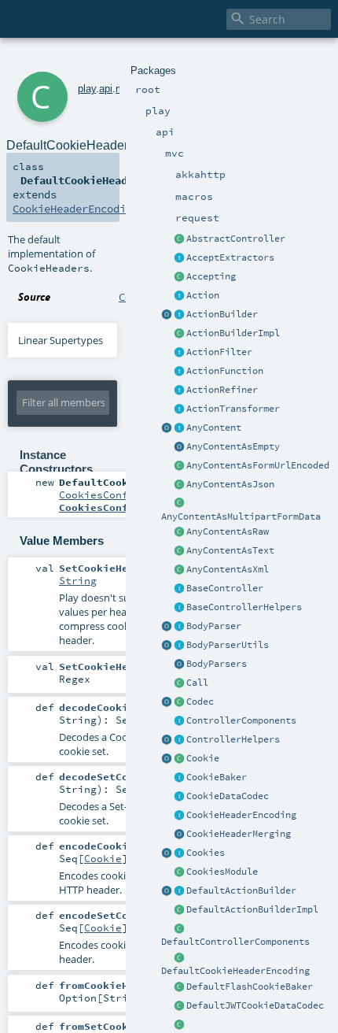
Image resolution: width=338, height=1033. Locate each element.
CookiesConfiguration (122, 494)
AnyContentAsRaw (227, 531)
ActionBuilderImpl (233, 333)
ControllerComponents (241, 720)
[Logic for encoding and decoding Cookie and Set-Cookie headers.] (179, 815)
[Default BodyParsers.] (179, 664)
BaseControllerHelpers (244, 607)
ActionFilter (219, 351)
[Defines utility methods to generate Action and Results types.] (179, 589)
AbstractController (235, 238)
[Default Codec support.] (166, 702)
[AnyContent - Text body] (179, 551)
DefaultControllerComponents (235, 941)
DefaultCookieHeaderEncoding (235, 970)
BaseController (224, 588)
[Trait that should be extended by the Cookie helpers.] (179, 778)
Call (197, 682)
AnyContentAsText (230, 550)
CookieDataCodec (227, 796)
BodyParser (213, 625)
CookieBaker (216, 777)
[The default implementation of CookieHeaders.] (179, 958)
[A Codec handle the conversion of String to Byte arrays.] (179, 702)
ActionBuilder (222, 314)
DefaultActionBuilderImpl (252, 909)
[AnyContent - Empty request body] (179, 447)
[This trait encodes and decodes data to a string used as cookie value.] (179, 796)
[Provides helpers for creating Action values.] (179, 315)
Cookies (205, 852)
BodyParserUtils (227, 644)
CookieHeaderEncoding (241, 814)
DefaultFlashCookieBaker (249, 986)
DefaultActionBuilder (241, 890)
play (87, 88)
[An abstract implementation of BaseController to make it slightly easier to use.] (179, 239)
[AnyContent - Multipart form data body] (179, 504)
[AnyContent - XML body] (179, 570)
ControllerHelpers (233, 739)
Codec (200, 701)
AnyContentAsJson (230, 484)
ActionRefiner (222, 389)
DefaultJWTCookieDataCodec (255, 1005)
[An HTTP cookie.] (179, 759)
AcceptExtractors (230, 257)
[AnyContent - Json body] (179, 485)
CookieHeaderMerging (238, 833)
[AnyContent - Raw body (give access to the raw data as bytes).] (179, 532)
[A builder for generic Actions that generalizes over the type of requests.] (179, 371)
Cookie (202, 758)
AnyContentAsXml (227, 569)
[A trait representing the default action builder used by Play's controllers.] (179, 891)
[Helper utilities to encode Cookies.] (166, 853)
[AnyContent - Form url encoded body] (179, 466)
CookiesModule (222, 871)
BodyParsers (216, 663)
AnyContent (213, 427)
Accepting (211, 276)
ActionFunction (224, 370)
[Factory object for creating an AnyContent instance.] (166, 428)
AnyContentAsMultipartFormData (241, 516)
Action (202, 295)
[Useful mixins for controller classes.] (179, 740)
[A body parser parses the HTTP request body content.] (179, 626)
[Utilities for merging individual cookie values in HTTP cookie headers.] (179, 834)
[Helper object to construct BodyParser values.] (166, 626)
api (105, 88)
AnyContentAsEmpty (233, 446)
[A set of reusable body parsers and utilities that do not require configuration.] (179, 645)
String (78, 580)
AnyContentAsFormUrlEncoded (257, 465)
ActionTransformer (233, 408)
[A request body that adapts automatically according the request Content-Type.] (179, 428)
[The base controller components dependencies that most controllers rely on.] (179, 721)
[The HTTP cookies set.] (179, 853)
